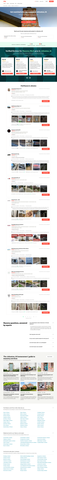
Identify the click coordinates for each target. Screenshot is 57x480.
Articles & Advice (19, 3)
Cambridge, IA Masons (41, 412)
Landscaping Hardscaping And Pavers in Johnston (28, 442)
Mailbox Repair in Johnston (41, 440)
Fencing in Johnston (6, 465)
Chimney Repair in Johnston (7, 444)
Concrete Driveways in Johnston (25, 467)
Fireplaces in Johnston (7, 439)
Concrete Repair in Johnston (24, 437)
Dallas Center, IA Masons (24, 418)
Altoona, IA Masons (23, 426)
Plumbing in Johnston (6, 456)
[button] (14, 119)
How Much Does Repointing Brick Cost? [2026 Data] (45, 375)
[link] (3, 71)
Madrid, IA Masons (23, 422)
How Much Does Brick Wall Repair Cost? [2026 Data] (28, 375)
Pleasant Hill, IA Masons (24, 415)
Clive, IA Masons (6, 425)
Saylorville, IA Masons (7, 423)
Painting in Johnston (23, 457)
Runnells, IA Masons (40, 423)
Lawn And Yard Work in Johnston (8, 467)
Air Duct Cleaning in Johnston (42, 459)
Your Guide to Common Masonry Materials (26, 395)
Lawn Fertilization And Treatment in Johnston (27, 465)
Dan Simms (39, 392)
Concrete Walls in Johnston (7, 437)
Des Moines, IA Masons (7, 418)
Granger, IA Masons (6, 422)
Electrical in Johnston (6, 459)
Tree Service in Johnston (7, 460)
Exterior (8, 3)
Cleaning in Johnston (6, 457)
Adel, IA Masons (40, 417)
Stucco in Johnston (6, 445)
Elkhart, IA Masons (23, 414)
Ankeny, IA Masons (6, 414)
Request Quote (45, 101)
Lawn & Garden (12, 3)
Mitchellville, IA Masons (41, 420)
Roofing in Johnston (40, 468)
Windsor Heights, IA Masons (7, 420)
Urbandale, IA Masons (7, 417)
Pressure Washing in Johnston (25, 459)
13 (33, 316)
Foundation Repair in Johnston (42, 442)
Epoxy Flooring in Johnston (41, 460)
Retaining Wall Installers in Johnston (9, 440)
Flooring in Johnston (6, 464)
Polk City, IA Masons (6, 415)
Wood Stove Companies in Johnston (26, 440)
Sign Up (51, 1)
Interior (5, 3)
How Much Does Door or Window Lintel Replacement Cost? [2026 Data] (10, 375)
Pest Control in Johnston (7, 470)
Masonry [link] (9, 5)
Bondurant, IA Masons (24, 423)
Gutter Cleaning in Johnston (41, 457)
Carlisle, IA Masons (40, 425)
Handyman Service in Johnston (8, 468)
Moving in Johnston (23, 470)
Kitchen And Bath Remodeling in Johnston (27, 456)
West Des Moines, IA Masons (8, 426)
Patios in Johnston (6, 442)
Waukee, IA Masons (23, 417)
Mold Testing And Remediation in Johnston (44, 462)
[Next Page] (36, 316)
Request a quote (7, 73)
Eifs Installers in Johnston (24, 445)
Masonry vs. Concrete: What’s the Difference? (44, 395)
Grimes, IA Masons (6, 412)
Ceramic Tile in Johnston (41, 439)
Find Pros (28, 22)
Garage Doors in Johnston (41, 456)
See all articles (49, 356)
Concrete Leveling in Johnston (42, 470)
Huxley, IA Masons (23, 420)
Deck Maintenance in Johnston (25, 460)
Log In (47, 1)
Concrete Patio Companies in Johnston (43, 437)
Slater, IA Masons (23, 412)
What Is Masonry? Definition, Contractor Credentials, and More (11, 395)
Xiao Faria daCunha (6, 392)
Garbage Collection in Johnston (25, 464)
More (15, 3)
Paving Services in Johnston (24, 439)
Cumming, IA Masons (40, 414)
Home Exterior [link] (5, 5)
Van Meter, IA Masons (40, 422)
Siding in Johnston (23, 468)
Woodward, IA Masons (24, 425)
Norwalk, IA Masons (40, 418)
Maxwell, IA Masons (40, 415)
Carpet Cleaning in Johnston (24, 462)
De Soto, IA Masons (40, 426)
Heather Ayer (22, 392)
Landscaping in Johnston (7, 462)
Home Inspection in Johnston (42, 465)
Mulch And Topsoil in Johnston (42, 467)
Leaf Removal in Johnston (41, 464)
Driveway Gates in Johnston (24, 444)
